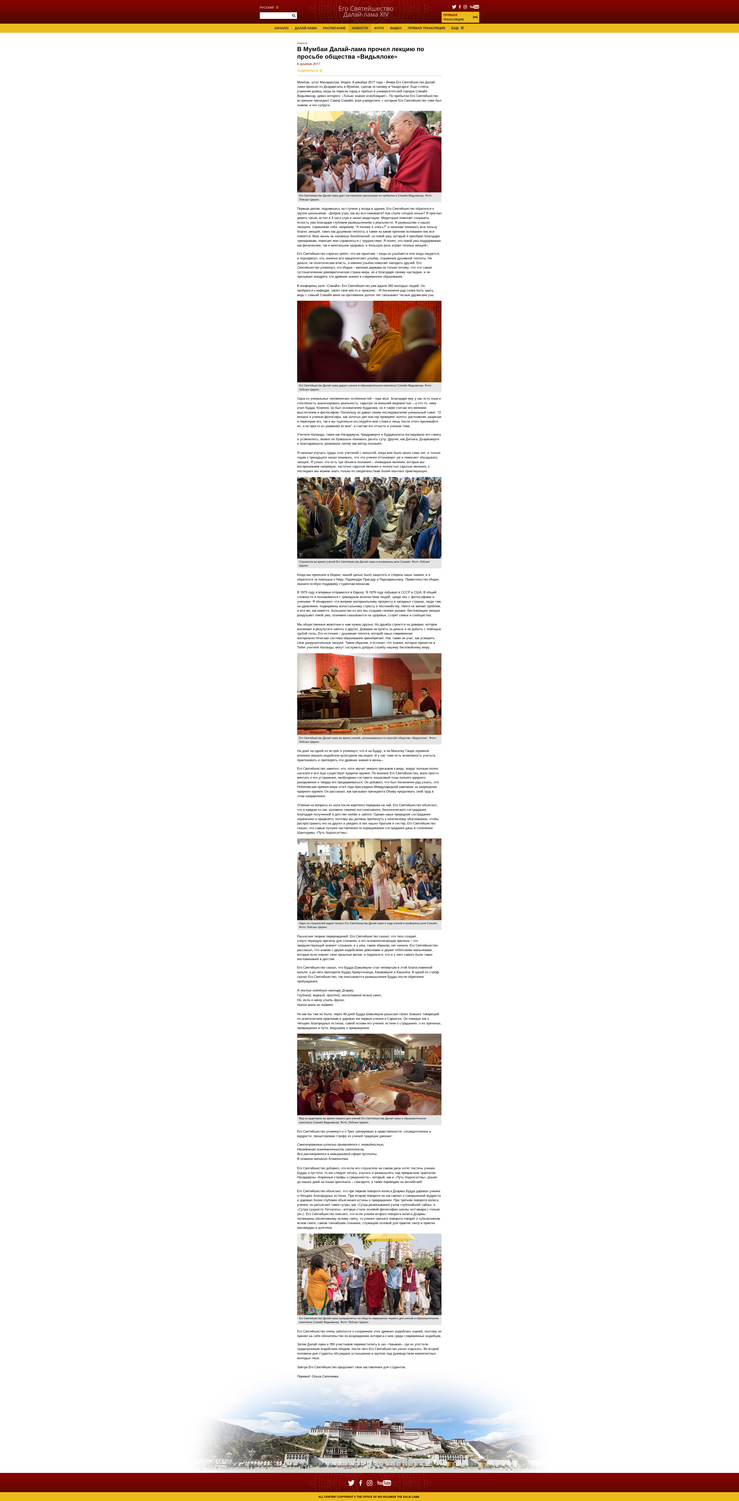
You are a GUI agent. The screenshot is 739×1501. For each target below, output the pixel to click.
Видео (396, 28)
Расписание (334, 28)
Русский (267, 7)
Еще (455, 28)
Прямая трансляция (426, 28)
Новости (360, 28)
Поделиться (307, 70)
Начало (281, 28)
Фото (379, 28)
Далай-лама (306, 28)
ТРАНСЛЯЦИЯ (453, 17)
